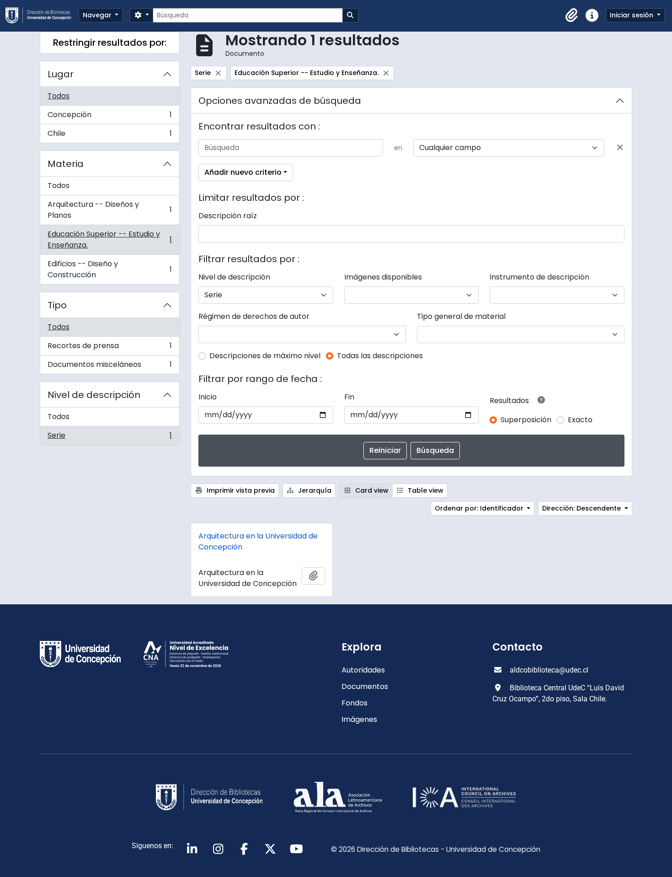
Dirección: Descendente (582, 508)
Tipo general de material (461, 316)
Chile (109, 135)
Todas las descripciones (380, 355)
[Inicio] (42, 15)
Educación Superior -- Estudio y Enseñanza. (109, 239)
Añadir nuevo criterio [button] (243, 172)
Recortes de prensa (109, 347)
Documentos (364, 686)
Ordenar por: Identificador (480, 508)
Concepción (109, 116)
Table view (424, 490)
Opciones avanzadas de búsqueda (279, 100)
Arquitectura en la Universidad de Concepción (258, 541)
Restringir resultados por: (109, 42)
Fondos (354, 703)
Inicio (207, 397)
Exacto (580, 419)
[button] (572, 15)
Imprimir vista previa (240, 490)
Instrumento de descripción (539, 277)
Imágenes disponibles (383, 277)
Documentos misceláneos (109, 366)
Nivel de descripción (94, 394)
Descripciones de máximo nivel (264, 355)
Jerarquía (313, 490)
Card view (371, 490)
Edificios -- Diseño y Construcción (109, 269)
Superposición (526, 419)
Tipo (57, 305)
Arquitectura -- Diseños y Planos (109, 210)
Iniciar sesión (632, 15)
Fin (349, 397)
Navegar (98, 15)
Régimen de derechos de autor (253, 316)
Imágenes (359, 719)
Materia (66, 163)
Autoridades (363, 670)
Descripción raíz (227, 215)
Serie (109, 437)
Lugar (61, 74)
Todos (58, 96)
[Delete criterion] (619, 147)
